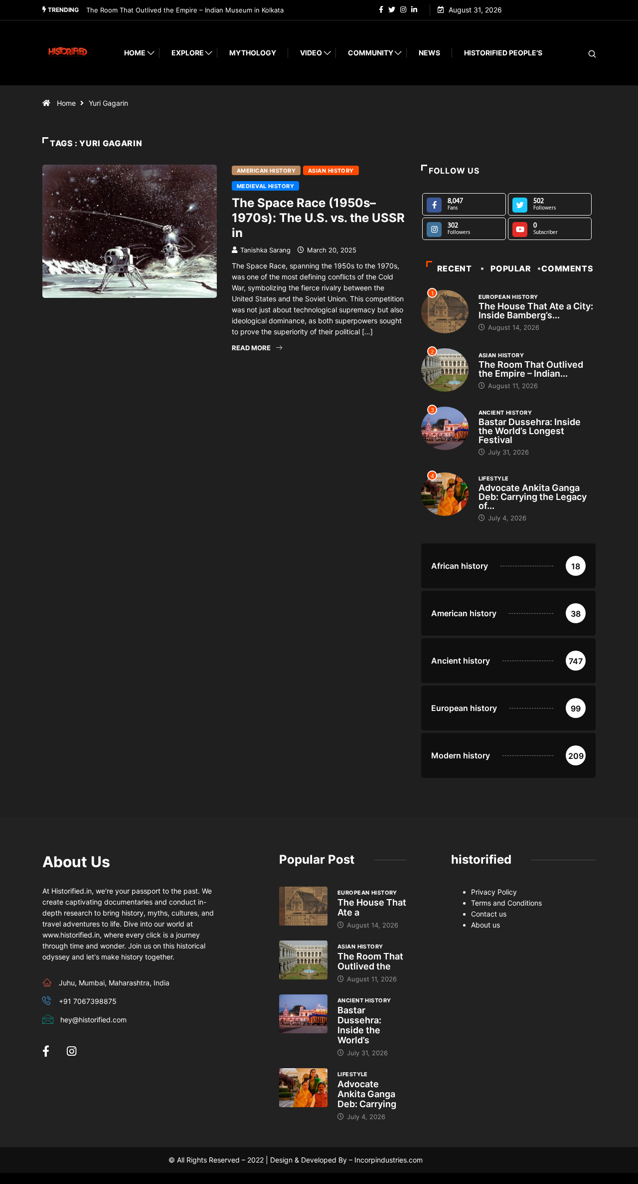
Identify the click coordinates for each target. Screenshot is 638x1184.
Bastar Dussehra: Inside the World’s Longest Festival (529, 431)
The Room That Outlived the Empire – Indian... (530, 369)
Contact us (488, 914)
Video (311, 52)
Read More (251, 348)
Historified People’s (503, 52)
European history (508, 296)
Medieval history (265, 186)
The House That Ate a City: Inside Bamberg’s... (535, 310)
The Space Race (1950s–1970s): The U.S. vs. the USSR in (318, 218)
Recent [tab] (454, 268)
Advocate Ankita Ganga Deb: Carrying (366, 1094)
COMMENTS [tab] (567, 268)
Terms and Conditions (506, 903)
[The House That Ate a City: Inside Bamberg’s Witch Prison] (303, 906)
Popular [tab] (510, 268)
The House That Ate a (371, 907)
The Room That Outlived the (370, 961)
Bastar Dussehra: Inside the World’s (359, 1025)
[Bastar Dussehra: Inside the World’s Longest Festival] (303, 1013)
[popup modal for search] (579, 53)
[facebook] (381, 9)
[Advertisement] (224, 449)
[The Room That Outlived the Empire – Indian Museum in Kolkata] (303, 960)
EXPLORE (187, 52)
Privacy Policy (494, 892)
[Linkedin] (414, 9)
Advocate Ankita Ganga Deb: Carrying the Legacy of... (532, 496)
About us (485, 925)
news (429, 52)
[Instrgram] (403, 9)
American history (266, 170)
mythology (252, 52)
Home (135, 52)
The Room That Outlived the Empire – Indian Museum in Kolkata (185, 10)
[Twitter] (391, 9)
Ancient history (505, 412)
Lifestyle (493, 478)
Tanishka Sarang (265, 250)
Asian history (331, 170)
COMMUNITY (370, 52)
